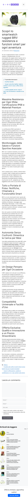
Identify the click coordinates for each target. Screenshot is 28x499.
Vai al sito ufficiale (14, 495)
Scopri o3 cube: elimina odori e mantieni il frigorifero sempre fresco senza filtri (13, 461)
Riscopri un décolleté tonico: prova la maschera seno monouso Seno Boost (13, 475)
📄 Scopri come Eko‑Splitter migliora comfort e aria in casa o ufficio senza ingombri (13, 85)
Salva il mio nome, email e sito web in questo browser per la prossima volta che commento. (14, 412)
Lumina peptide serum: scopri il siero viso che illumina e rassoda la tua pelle (13, 447)
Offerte (5, 365)
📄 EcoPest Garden (8, 81)
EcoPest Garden (10, 434)
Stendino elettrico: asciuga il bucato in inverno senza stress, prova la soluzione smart (13, 482)
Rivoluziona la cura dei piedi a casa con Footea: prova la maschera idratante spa (13, 468)
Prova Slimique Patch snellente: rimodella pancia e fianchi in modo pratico (13, 454)
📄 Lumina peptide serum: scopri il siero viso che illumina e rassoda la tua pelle (13, 91)
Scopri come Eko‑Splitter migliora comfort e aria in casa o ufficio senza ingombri (13, 441)
